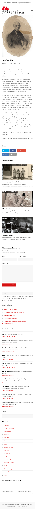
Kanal (5, 444)
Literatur (6, 450)
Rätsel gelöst (7, 459)
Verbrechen (7, 472)
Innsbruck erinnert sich (13, 12)
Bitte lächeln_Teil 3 (7, 209)
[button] (5, 150)
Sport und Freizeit (9, 462)
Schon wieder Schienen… (11, 309)
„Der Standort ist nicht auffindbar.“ (11, 182)
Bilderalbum (7, 431)
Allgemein (7, 425)
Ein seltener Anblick (7, 235)
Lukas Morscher (19, 63)
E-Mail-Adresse (22, 256)
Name (4, 256)
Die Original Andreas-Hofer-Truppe (14, 312)
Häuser (6, 441)
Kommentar (5, 263)
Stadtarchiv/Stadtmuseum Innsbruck (20, 504)
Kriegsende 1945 (8, 447)
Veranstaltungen (8, 469)
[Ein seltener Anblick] (17, 225)
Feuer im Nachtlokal (9, 315)
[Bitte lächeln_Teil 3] (17, 199)
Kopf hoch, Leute (8, 491)
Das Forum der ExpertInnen (10, 484)
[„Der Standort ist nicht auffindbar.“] (17, 172)
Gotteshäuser (7, 438)
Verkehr (6, 475)
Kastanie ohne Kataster (10, 318)
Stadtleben (13, 191)
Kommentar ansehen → (8, 336)
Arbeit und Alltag (7, 165)
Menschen (6, 66)
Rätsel (25, 165)
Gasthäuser (7, 434)
